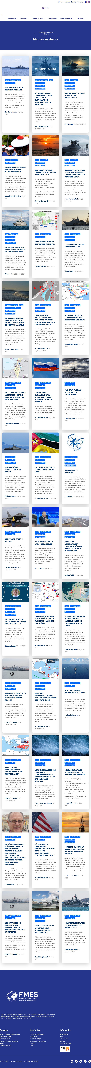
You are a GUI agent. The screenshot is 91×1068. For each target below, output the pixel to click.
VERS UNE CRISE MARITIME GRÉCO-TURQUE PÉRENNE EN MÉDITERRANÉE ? (13, 770)
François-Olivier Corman (43, 803)
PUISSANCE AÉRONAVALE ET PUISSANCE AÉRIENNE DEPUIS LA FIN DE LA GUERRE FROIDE (74, 546)
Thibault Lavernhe (71, 876)
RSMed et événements (66, 18)
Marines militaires (15, 80)
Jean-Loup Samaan (12, 424)
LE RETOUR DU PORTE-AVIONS (14, 540)
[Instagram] (85, 1061)
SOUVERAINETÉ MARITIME (71, 471)
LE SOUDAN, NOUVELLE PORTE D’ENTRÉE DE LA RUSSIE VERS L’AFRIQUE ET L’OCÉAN (44, 620)
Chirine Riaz (69, 124)
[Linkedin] (89, 1061)
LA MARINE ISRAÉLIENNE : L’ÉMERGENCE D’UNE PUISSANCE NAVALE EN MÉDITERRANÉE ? (15, 396)
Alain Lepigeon (70, 419)
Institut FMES (69, 575)
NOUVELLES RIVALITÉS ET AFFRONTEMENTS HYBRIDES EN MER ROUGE (75, 317)
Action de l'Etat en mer (41, 80)
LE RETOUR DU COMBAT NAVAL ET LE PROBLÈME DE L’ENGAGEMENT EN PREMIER (74, 850)
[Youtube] (80, 1061)
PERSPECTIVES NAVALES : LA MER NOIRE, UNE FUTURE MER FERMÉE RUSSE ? (15, 696)
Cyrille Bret (69, 496)
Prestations (80, 18)
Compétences (12, 18)
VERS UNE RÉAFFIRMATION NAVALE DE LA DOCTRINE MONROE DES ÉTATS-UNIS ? (45, 696)
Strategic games (52, 18)
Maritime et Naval (10, 83)
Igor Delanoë (39, 568)
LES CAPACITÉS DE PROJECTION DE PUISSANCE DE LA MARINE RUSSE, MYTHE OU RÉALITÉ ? (15, 927)
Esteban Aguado (11, 112)
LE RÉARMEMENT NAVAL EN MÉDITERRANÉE (75, 246)
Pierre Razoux (69, 271)
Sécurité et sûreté (40, 88)
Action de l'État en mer (11, 305)
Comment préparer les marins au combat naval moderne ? (15, 169)
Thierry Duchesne (11, 349)
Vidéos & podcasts (70, 465)
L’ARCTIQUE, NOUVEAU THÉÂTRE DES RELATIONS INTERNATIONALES (15, 621)
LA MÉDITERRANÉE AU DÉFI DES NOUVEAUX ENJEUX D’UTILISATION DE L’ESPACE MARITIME (14, 321)
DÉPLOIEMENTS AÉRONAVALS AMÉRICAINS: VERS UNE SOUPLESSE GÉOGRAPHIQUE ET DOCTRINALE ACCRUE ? (45, 849)
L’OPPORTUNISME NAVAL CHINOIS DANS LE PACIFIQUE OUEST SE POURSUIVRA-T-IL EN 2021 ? (75, 621)
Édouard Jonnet (70, 803)
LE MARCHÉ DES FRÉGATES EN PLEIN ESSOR (13, 469)
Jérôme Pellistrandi (12, 568)
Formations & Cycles (37, 18)
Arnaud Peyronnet (41, 349)
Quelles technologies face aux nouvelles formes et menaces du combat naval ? (75, 173)
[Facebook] (72, 1061)
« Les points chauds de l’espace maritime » (45, 243)
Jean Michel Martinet (42, 126)
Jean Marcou (9, 884)
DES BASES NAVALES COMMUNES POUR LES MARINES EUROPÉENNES (75, 772)
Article (7, 80)
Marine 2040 (74, 80)
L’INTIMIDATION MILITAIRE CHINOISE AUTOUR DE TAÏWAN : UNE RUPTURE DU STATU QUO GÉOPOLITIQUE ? (45, 319)
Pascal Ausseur (40, 266)
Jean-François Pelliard (13, 196)
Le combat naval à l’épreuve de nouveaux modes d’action (45, 172)
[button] (1, 14)
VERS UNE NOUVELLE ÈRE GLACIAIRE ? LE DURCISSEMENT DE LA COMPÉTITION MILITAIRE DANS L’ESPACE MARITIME (45, 775)
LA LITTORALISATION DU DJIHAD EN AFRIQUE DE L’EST (45, 469)
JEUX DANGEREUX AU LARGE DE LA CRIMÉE (44, 543)
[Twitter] (76, 1061)
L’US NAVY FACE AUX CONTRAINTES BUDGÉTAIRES (73, 392)
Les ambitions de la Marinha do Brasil (14, 89)
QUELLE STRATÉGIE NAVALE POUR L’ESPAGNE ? (75, 693)
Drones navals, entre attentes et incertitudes (75, 95)
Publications (43, 32)
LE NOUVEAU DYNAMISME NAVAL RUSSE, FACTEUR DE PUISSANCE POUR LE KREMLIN (43, 397)
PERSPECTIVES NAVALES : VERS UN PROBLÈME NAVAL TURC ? (75, 925)
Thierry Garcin (10, 646)
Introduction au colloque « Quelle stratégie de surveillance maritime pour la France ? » (43, 98)
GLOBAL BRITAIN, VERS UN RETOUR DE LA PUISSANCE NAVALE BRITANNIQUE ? (44, 929)
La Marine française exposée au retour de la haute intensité (15, 249)
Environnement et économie (13, 308)
